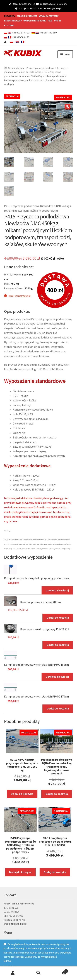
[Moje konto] (6, 41)
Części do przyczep (27, 16)
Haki (50, 20)
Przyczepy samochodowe (40, 68)
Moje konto (13, 972)
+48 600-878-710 (20, 32)
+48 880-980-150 (20, 37)
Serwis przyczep (13, 20)
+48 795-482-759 (48, 32)
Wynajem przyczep (49, 16)
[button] (67, 106)
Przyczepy (9, 16)
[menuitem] (11, 42)
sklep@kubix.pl (54, 8)
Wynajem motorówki (34, 20)
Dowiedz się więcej (57, 590)
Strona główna (16, 68)
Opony (57, 20)
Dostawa (9, 25)
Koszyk (59, 970)
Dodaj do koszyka (58, 617)
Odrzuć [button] (7, 960)
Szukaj (38, 972)
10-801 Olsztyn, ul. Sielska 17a (53, 4)
